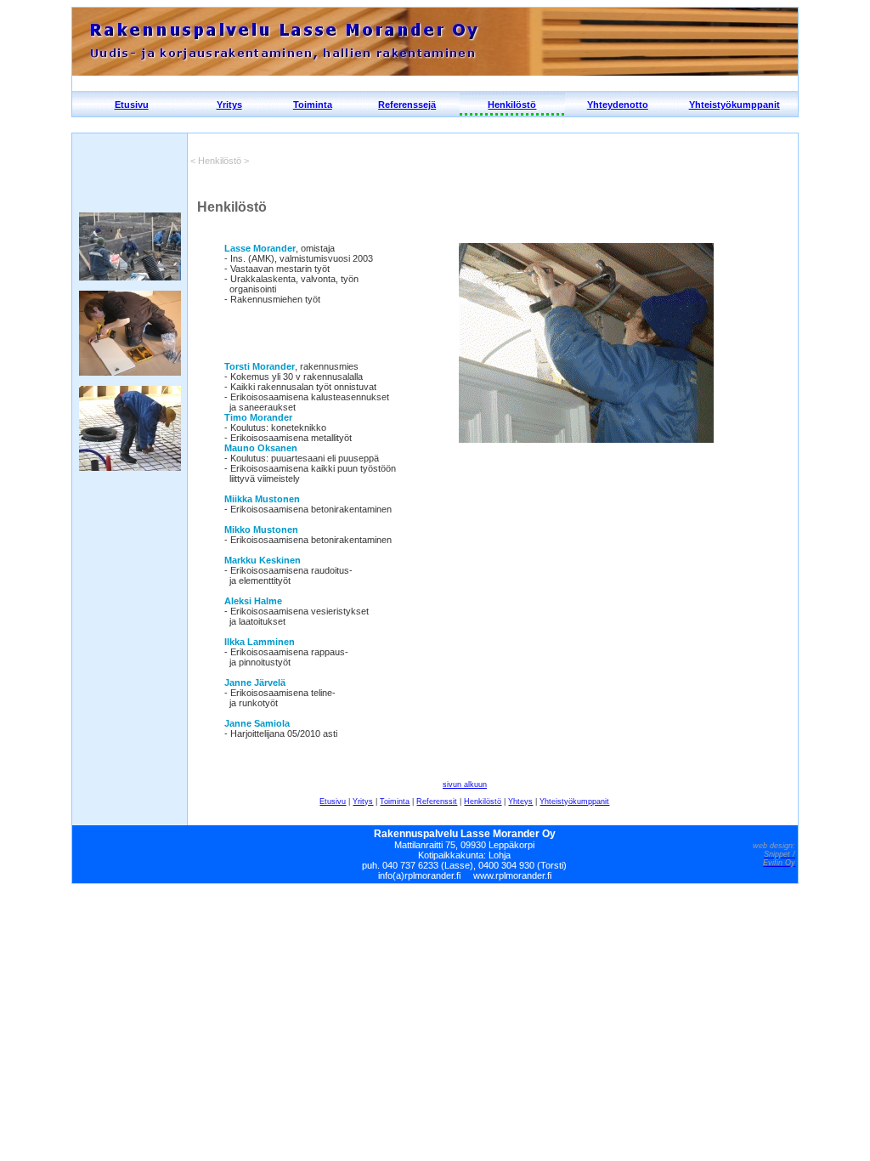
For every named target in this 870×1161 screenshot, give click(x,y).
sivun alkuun (465, 784)
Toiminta (395, 801)
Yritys (363, 801)
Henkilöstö (482, 801)
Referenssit (436, 801)
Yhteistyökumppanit (734, 104)
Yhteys (520, 801)
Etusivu (332, 801)
